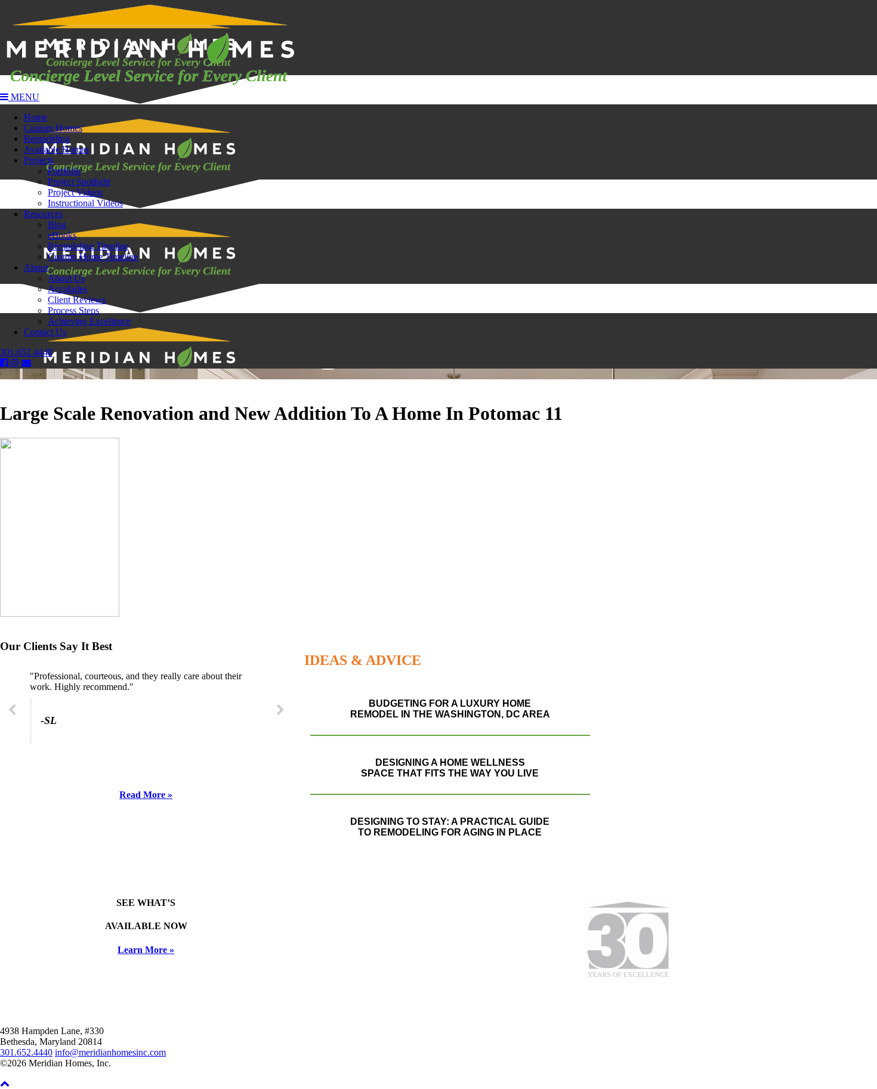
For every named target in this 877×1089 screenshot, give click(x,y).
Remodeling (47, 139)
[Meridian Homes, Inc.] (438, 46)
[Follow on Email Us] (26, 363)
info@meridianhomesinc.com (110, 1052)
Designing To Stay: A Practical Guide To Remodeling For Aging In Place (449, 826)
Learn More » (146, 950)
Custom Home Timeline (93, 257)
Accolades (67, 289)
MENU (23, 97)
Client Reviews (77, 300)
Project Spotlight (79, 182)
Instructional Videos (85, 203)
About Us (66, 278)
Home (35, 117)
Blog (57, 224)
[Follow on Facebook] (5, 363)
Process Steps (73, 310)
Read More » (145, 795)
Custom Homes (53, 128)
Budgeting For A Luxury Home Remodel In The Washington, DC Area (450, 708)
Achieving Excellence (89, 321)
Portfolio (64, 171)
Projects (39, 160)
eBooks (62, 235)
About (36, 267)
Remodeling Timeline (88, 246)
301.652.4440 (26, 352)
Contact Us (45, 332)
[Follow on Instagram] (16, 363)
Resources (43, 214)
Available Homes (56, 149)
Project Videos (75, 192)
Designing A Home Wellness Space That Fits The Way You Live (450, 767)
